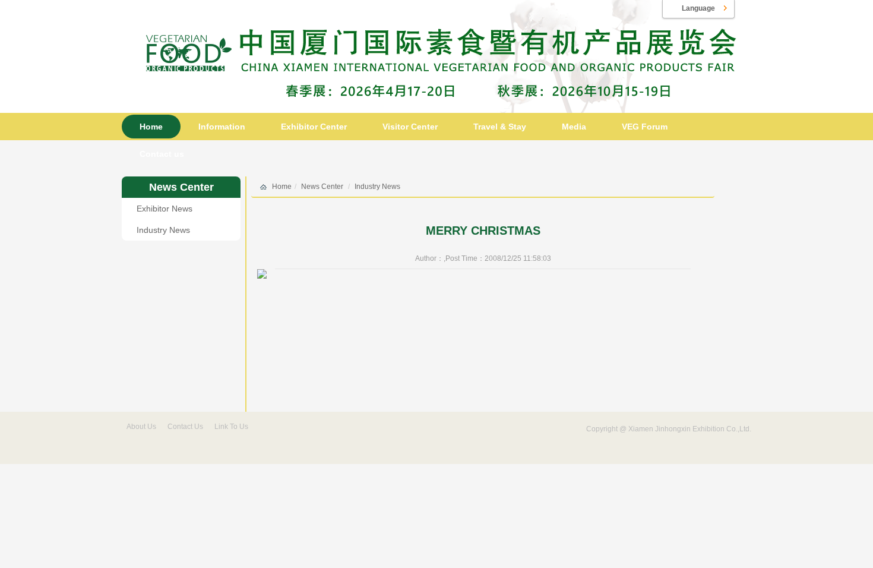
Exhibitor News (164, 208)
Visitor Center (410, 126)
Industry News (163, 230)
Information (221, 126)
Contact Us (185, 426)
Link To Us (231, 426)
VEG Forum (645, 126)
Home (151, 126)
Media (574, 126)
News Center (181, 187)
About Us (141, 426)
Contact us (162, 154)
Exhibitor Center (314, 126)
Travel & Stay (499, 126)
